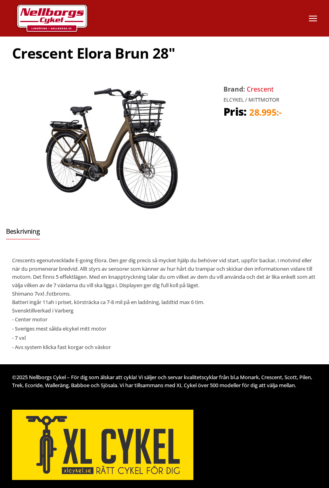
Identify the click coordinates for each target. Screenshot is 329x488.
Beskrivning (23, 231)
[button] (313, 18)
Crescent (260, 89)
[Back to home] (63, 18)
